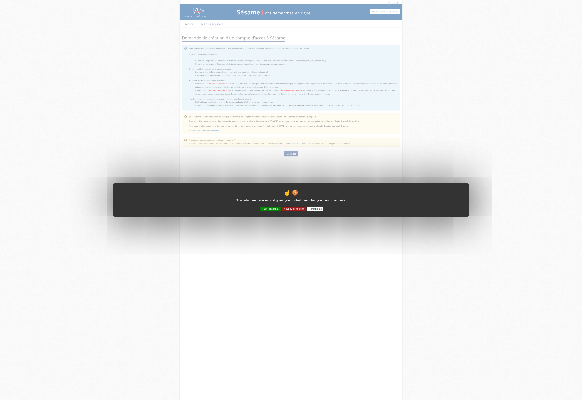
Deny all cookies (295, 209)
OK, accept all (271, 209)
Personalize (315, 209)
